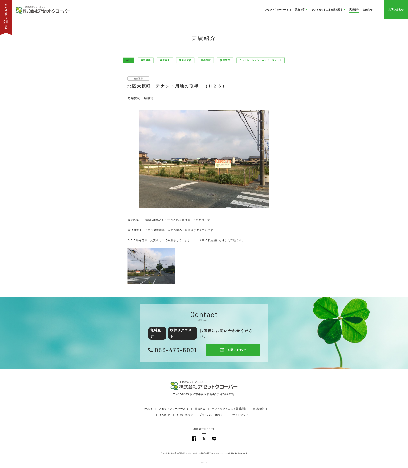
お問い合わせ (396, 9)
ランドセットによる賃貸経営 (229, 408)
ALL (128, 60)
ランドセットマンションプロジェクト (260, 60)
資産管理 (225, 60)
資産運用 (165, 60)
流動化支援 (185, 60)
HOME (148, 408)
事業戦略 (146, 60)
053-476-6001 (176, 350)
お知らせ (165, 414)
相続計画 (206, 60)
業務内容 (200, 408)
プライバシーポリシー (212, 414)
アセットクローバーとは (173, 408)
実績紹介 (258, 408)
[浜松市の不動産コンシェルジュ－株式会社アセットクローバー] (43, 9)
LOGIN (204, 462)
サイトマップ (240, 414)
